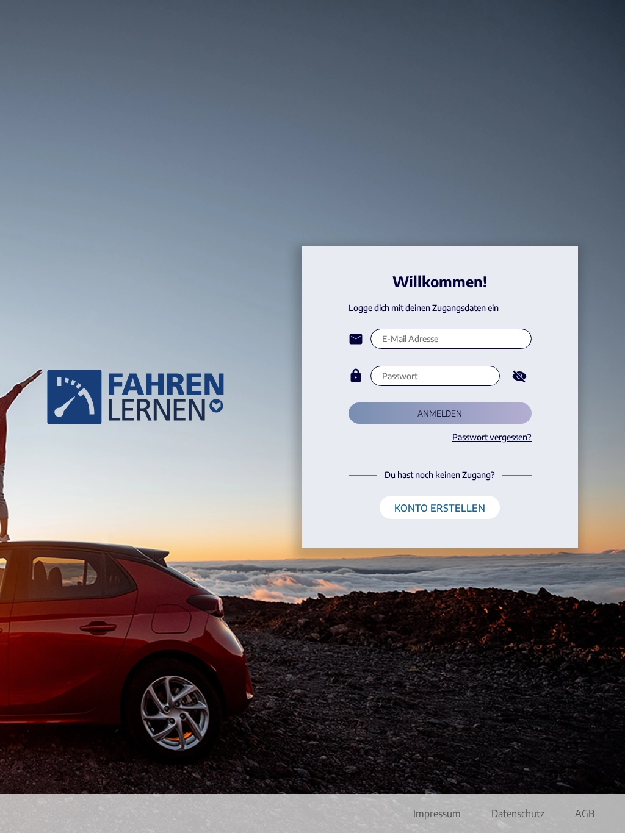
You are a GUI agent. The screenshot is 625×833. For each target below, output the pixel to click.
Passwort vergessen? (492, 437)
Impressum (437, 813)
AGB (584, 813)
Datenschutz (517, 813)
